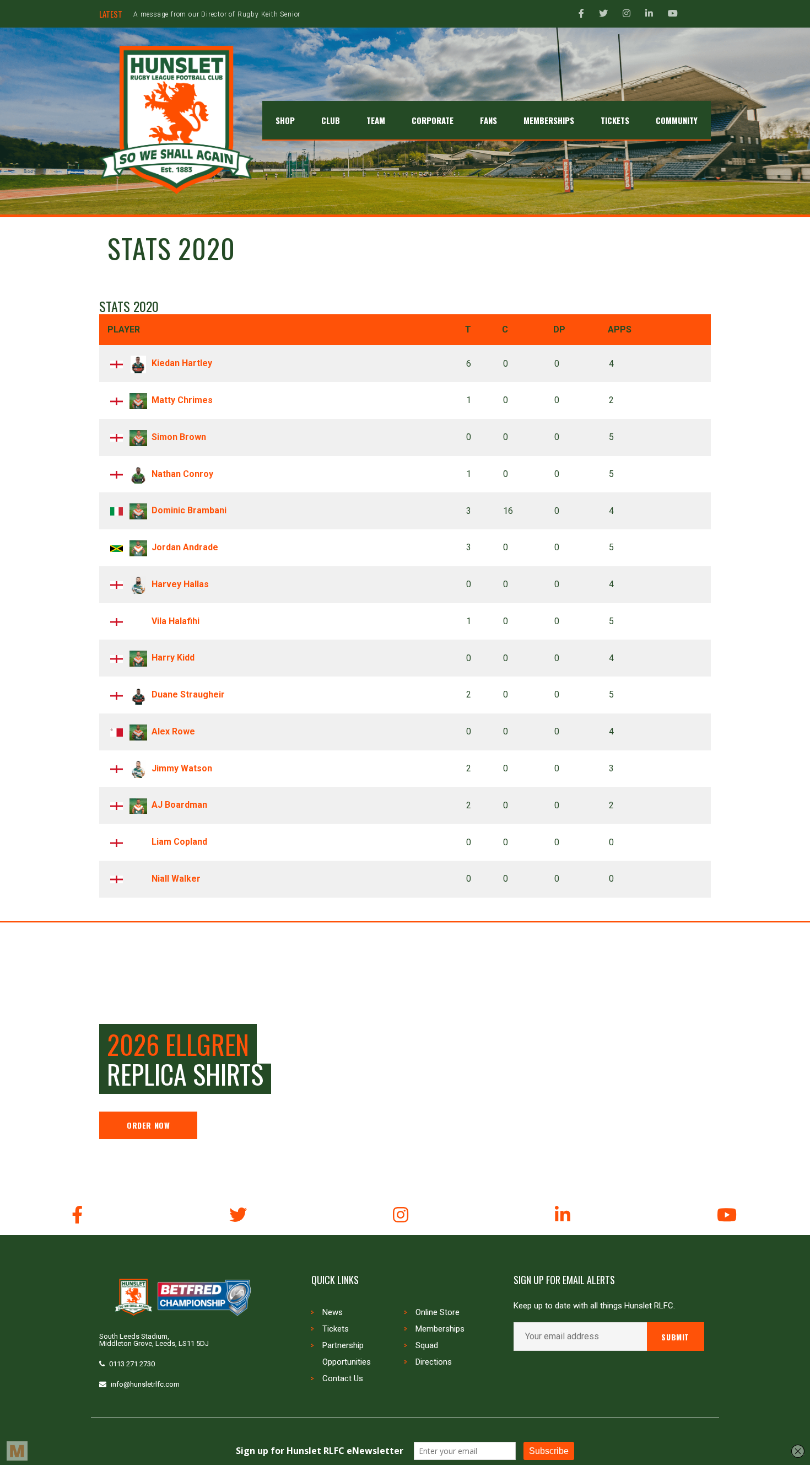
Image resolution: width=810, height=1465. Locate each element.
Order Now (148, 1125)
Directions (433, 1362)
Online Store (437, 1312)
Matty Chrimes (182, 400)
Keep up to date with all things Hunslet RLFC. (594, 1306)
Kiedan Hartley (182, 363)
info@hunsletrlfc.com (145, 1384)
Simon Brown (179, 437)
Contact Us (342, 1378)
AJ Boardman (179, 804)
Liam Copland (179, 841)
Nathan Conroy (182, 474)
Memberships (440, 1329)
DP (559, 329)
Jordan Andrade (185, 547)
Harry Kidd (173, 657)
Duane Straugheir (188, 694)
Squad (426, 1345)
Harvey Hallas (180, 584)
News (332, 1312)
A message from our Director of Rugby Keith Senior (216, 14)
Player (123, 329)
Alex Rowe (173, 731)
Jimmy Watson (182, 768)
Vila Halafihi (175, 621)
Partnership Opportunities (346, 1353)
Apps (619, 329)
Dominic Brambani (189, 510)
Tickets (335, 1329)
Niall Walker (176, 878)
